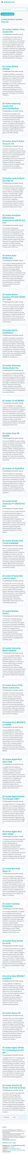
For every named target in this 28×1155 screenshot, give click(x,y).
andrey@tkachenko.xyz (15, 1148)
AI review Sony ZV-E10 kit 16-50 (12, 942)
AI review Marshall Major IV (11, 869)
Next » (14, 1117)
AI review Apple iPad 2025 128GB (12, 832)
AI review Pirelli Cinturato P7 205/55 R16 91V (13, 503)
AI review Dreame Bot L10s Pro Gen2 (12, 577)
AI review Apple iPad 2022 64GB (12, 760)
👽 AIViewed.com (8, 2)
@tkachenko (11, 1147)
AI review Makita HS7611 (10, 612)
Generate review (7, 14)
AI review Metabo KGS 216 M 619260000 (12, 541)
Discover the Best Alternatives (15, 1150)
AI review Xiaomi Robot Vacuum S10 (13, 142)
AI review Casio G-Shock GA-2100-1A (13, 179)
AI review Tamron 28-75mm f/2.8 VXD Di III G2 (13, 1086)
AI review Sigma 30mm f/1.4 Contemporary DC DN (13, 1050)
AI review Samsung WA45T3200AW (11, 649)
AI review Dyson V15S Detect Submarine (12, 686)
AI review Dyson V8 (11, 1013)
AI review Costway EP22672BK (11, 905)
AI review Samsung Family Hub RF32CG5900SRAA (11, 106)
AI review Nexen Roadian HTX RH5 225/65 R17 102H (13, 297)
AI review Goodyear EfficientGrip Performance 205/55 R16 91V (13, 219)
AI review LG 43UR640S (13, 400)
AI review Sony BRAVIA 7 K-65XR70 (13, 977)
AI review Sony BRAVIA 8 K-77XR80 (13, 723)
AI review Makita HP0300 (10, 67)
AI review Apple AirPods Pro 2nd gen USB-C (13, 797)
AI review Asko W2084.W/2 (9, 256)
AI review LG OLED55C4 (13, 468)
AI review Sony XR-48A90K (11, 434)
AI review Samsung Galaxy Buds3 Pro (11, 366)
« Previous (6, 1117)
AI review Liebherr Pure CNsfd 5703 (13, 30)
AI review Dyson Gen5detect (10, 331)
